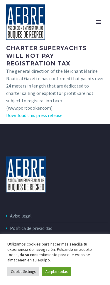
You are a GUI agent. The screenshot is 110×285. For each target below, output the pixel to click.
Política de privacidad (31, 228)
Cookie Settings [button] (23, 271)
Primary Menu (98, 22)
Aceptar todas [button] (56, 271)
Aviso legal (21, 216)
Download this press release (34, 115)
